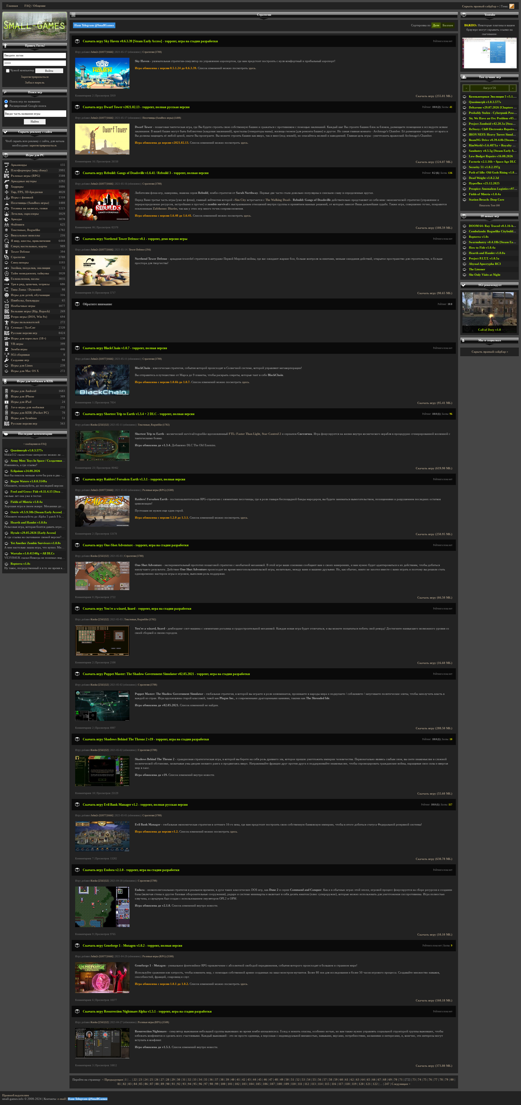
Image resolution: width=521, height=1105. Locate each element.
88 (157, 1083)
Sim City (240, 199)
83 (130, 1083)
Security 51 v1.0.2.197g (484, 167)
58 (330, 1079)
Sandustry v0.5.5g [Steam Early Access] (495, 150)
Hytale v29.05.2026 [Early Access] (33, 532)
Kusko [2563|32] (100, 424)
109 (286, 1083)
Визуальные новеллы (25, 235)
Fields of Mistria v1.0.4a (27, 501)
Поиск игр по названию (24, 101)
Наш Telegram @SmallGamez (94, 25)
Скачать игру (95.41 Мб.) (434, 402)
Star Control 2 (271, 433)
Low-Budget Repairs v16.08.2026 (491, 156)
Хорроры (17, 186)
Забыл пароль (35, 82)
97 (206, 1083)
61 (346, 1079)
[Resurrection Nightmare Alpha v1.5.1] (102, 1057)
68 (384, 1079)
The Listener (477, 269)
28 (167, 1079)
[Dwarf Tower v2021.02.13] (102, 153)
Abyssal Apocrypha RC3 (485, 263)
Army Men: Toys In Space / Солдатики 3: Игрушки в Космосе (52, 460)
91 (173, 1083)
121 (368, 1083)
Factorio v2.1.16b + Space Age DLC (492, 161)
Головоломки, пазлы (25, 278)
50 (287, 1079)
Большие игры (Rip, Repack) (30, 311)
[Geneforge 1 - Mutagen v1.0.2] (102, 992)
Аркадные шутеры (24, 181)
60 (341, 1079)
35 (205, 1079)
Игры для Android (23, 391)
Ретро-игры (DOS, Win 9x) (29, 316)
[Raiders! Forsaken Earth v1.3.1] (102, 525)
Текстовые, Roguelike (25, 230)
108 (279, 1083)
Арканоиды (19, 164)
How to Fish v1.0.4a (482, 247)
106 (265, 1083)
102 (237, 1083)
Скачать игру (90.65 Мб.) (434, 293)
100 (223, 1083)
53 (303, 1079)
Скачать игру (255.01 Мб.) (434, 96)
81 (119, 1083)
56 (319, 1079)
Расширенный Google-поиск (27, 105)
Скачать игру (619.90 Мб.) (434, 468)
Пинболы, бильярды (25, 300)
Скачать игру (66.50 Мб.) (434, 597)
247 (387, 1083)
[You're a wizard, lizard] (102, 654)
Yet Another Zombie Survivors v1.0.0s (36, 543)
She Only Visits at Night (484, 274)
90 (168, 1083)
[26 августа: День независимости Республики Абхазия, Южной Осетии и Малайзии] (34, 26)
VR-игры (17, 343)
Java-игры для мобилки (27, 407)
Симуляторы (20, 262)
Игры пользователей (25, 322)
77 (435, 1079)
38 (222, 1079)
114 (320, 1083)
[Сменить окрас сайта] (511, 6)
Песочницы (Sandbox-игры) (30, 202)
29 (173, 1079)
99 (216, 1083)
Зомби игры (19, 349)
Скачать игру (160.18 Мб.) (434, 1000)
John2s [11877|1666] (102, 52)
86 (146, 1083)
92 (178, 1083)
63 (357, 1079)
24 (146, 1079)
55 (314, 1079)
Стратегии (18, 257)
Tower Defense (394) (140, 249)
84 (135, 1083)
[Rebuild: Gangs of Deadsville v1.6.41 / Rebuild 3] (102, 219)
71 (401, 1079)
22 (135, 1079)
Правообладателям (15, 1095)
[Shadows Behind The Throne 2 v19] (102, 785)
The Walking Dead (277, 199)
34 (200, 1079)
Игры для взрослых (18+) (28, 338)
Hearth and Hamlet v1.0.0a (29, 522)
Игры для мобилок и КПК (35, 381)
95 (195, 1083)
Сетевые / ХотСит (23, 327)
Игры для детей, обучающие (30, 295)
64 (363, 1079)
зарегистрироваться (42, 145)
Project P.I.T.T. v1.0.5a (484, 258)
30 (178, 1079)
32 (189, 1079)
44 (254, 1079)
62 (352, 1079)
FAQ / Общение (35, 5)
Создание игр (20, 360)
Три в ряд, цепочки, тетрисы (30, 284)
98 (211, 1083)
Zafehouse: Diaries (165, 208)
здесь (252, 68)
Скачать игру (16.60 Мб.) (434, 662)
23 (140, 1079)
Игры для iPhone (22, 396)
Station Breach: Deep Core (486, 199)
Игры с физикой (22, 197)
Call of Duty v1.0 (489, 329)
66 (374, 1079)
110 (293, 1083)
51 (292, 1079)
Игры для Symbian (24, 418)
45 (260, 1079)
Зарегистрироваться (35, 76)
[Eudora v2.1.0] (102, 926)
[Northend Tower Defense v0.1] (102, 284)
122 (375, 1083)
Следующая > (401, 1083)
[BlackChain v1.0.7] (102, 394)
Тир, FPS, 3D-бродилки (27, 192)
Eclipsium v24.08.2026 (25, 471)
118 (347, 1083)
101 (230, 1083)
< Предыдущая (112, 1079)
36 (211, 1079)
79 (446, 1079)
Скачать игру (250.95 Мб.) (434, 534)
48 (276, 1079)
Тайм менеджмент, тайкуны (30, 273)
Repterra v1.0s (20, 563)
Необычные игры (23, 305)
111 (300, 1083)
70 (395, 1079)
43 (249, 1079)
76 (430, 1079)
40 (232, 1079)
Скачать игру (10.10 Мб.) (434, 934)
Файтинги (17, 224)
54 (308, 1079)
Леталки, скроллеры (25, 213)
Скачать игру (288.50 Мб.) (434, 728)
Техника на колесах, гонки (29, 208)
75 (425, 1079)
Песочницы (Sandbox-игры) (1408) (161, 118)
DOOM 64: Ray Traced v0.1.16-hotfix (494, 225)
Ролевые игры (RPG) (25, 175)
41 (238, 1079)
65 (368, 1079)
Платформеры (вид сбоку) (29, 170)
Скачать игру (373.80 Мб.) (434, 1065)
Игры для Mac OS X (25, 371)
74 (419, 1079)
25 (151, 1079)
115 (327, 1083)
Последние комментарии (35, 433)
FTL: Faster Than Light (244, 433)
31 (184, 1079)
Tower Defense (20, 251)
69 (390, 1079)
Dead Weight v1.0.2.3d (484, 177)
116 (334, 1083)
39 (227, 1079)
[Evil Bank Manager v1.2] (102, 850)
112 (306, 1083)
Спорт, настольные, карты (29, 246)
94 (189, 1083)
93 (184, 1083)
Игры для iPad (21, 401)
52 (298, 1079)
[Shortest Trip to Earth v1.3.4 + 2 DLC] (102, 459)
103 (244, 1083)
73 (414, 1079)
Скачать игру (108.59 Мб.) (434, 227)
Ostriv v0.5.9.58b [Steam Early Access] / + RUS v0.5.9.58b (49, 512)
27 (162, 1079)
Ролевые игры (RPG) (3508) (158, 490)
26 (156, 1079)
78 (441, 1079)
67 (379, 1079)
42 (243, 1079)
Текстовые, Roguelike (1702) (154, 424)
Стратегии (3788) (152, 52)
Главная (12, 5)
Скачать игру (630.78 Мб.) (434, 858)
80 (452, 1079)
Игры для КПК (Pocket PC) (30, 412)
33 (194, 1079)
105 (258, 1083)
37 (216, 1079)
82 (124, 1083)
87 (151, 1083)
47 (270, 1079)
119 (354, 1083)
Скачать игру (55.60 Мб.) (434, 793)
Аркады (16, 219)
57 (325, 1079)
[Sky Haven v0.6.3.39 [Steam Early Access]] (102, 87)
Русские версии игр (24, 333)
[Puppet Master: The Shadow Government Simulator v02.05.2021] (102, 719)
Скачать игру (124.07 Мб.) (434, 161)
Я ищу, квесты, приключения (30, 240)
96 (200, 1083)
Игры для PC (35, 155)
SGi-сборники (20, 354)
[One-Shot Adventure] (102, 589)
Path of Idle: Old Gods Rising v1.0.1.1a (495, 172)
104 (251, 1083)
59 (336, 1079)
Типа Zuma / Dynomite (26, 289)
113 (313, 1083)
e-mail (62, 1098)
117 (340, 1083)
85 (140, 1083)
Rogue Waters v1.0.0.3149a (29, 481)
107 (272, 1083)
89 (162, 1083)
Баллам (448, 25)
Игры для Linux (22, 365)
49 (281, 1079)
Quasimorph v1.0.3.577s (27, 450)
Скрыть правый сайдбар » (480, 6)
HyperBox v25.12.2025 (484, 183)
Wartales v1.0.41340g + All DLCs (32, 553)
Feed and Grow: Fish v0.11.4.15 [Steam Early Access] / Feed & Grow (56, 491)
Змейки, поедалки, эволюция (30, 267)
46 (265, 1079)
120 (361, 1083)
